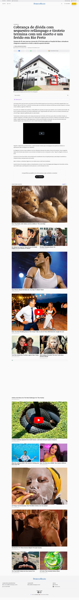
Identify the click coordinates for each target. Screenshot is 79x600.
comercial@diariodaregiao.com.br (10, 584)
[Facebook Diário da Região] (38, 592)
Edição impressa (15, 0)
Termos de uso (57, 586)
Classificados (9, 0)
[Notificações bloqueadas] (62, 4)
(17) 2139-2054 (7, 586)
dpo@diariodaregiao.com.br (34, 584)
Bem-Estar (4, 0)
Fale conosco (75, 0)
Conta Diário (68, 3)
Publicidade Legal (67, 0)
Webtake (56, 584)
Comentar (40, 176)
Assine (75, 3)
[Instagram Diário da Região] (40, 592)
